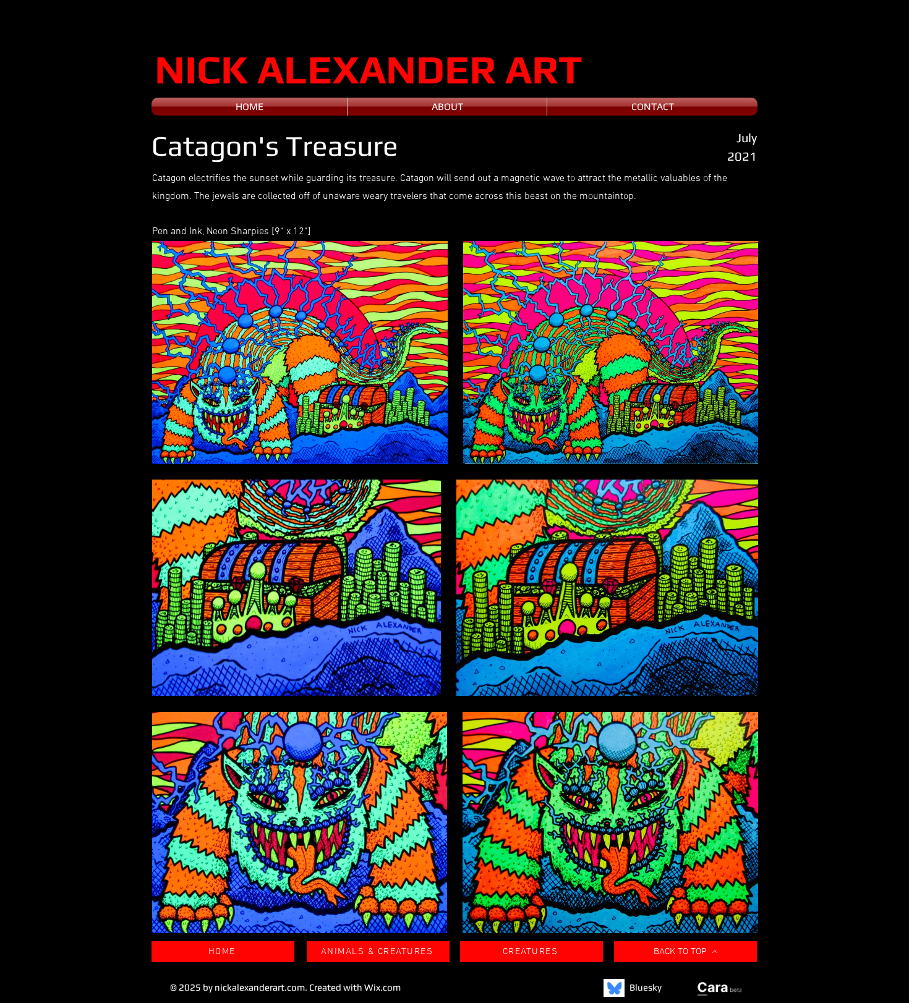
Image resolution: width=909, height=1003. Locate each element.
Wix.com (382, 987)
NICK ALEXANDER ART (369, 69)
